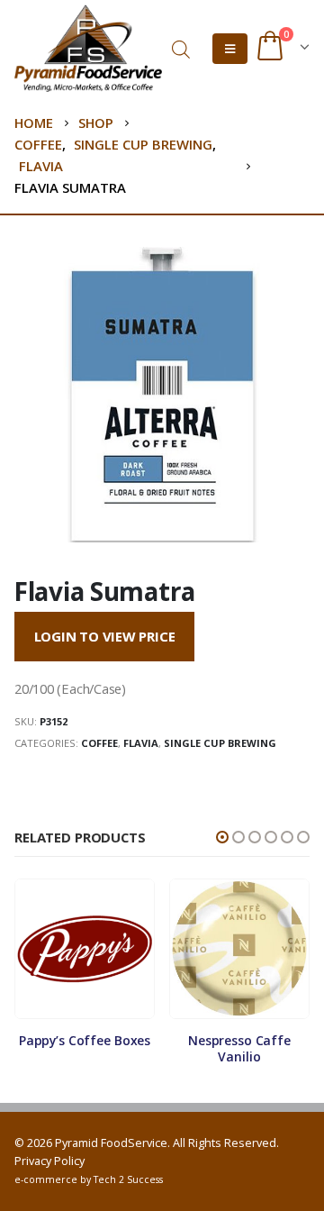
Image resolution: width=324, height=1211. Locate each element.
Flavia (140, 743)
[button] (222, 837)
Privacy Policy (49, 1161)
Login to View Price (105, 636)
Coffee (99, 743)
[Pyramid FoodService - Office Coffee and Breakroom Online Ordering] (88, 48)
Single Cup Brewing (220, 743)
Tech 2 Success (128, 1179)
